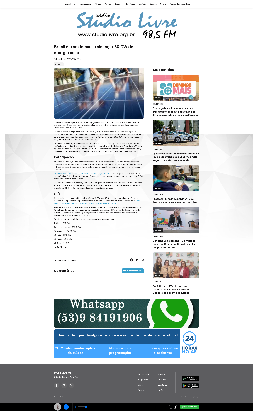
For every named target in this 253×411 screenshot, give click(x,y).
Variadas (59, 64)
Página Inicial (69, 4)
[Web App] (170, 407)
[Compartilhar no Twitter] (137, 260)
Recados (118, 4)
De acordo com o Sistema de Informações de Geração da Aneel (83, 173)
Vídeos (107, 4)
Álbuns (98, 4)
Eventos (161, 374)
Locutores (130, 4)
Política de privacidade (180, 4)
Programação (85, 4)
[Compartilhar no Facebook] (131, 260)
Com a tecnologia (186, 397)
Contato (142, 4)
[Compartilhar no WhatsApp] (142, 260)
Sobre (163, 4)
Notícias (153, 4)
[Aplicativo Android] (175, 407)
